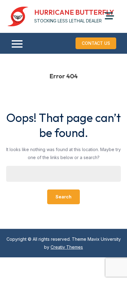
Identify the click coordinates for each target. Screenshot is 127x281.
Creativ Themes (67, 247)
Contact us (96, 43)
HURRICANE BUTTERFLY (74, 12)
